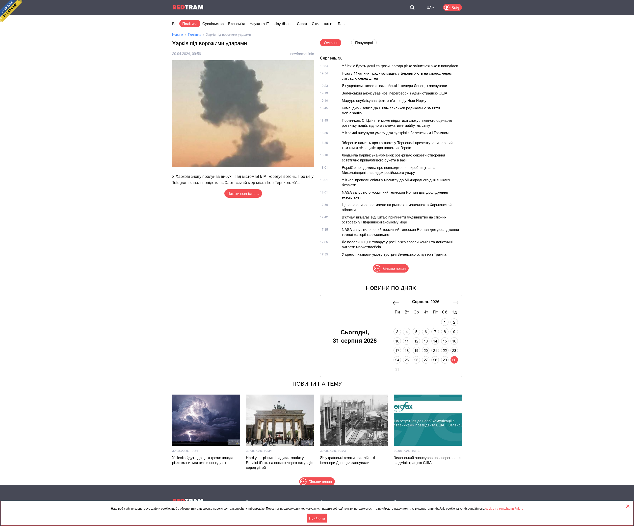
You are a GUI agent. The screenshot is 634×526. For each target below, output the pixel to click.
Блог (342, 23)
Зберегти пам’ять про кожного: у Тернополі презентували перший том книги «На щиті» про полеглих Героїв (397, 145)
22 (445, 350)
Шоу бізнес (282, 23)
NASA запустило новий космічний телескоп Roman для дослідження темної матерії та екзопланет (400, 232)
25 (407, 359)
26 (416, 359)
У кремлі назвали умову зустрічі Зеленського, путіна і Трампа (394, 254)
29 (445, 359)
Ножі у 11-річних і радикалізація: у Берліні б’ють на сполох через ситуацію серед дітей (397, 75)
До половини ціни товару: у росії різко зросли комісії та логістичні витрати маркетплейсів (397, 244)
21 (435, 350)
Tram (188, 7)
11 (407, 340)
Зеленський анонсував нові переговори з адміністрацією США (394, 92)
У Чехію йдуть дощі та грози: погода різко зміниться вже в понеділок (400, 65)
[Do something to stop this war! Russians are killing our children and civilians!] (11, 11)
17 (397, 350)
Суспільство (213, 23)
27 (426, 359)
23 (454, 350)
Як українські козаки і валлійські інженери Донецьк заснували (394, 85)
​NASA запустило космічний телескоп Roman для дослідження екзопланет (395, 194)
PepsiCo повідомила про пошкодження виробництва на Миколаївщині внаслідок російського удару (388, 170)
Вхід (455, 7)
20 (426, 350)
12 (416, 340)
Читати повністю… (243, 193)
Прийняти (317, 518)
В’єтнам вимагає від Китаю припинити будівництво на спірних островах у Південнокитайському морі (394, 219)
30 (454, 359)
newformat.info (302, 53)
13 (426, 340)
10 (397, 340)
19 (416, 350)
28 (435, 359)
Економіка (236, 23)
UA (429, 7)
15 (445, 340)
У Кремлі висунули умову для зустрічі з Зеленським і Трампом (395, 132)
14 (435, 340)
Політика (189, 23)
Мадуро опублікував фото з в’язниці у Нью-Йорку (384, 100)
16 (454, 340)
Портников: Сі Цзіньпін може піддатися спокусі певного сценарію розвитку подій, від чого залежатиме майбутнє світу (397, 123)
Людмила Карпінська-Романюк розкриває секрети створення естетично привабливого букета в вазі (393, 157)
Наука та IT (259, 23)
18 (407, 350)
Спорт (302, 23)
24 (397, 359)
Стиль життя (322, 23)
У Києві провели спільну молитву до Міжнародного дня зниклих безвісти (396, 182)
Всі (174, 23)
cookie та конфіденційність (504, 508)
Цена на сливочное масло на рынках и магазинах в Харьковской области (396, 207)
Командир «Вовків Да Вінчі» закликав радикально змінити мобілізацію (391, 110)
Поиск (412, 7)
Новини (177, 34)
